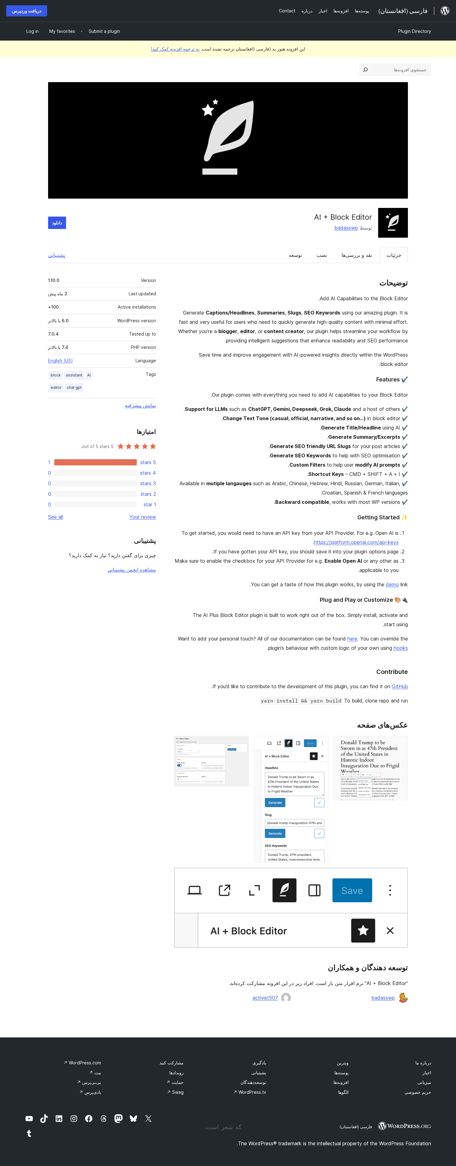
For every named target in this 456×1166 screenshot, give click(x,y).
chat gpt (74, 387)
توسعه (295, 255)
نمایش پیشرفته (140, 405)
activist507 (265, 998)
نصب (321, 255)
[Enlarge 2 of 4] (320, 744)
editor (56, 387)
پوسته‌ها (341, 1072)
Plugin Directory (414, 31)
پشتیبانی (56, 255)
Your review (142, 517)
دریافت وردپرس (26, 10)
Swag (175, 1092)
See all (55, 517)
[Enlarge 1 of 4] (399, 744)
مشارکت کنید (171, 1062)
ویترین (343, 1062)
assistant (74, 375)
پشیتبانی (258, 1072)
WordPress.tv (249, 1092)
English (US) (60, 360)
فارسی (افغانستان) (355, 1126)
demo (392, 584)
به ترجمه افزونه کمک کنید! (175, 48)
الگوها (343, 1092)
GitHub (400, 686)
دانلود (57, 222)
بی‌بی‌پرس (89, 1082)
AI (89, 375)
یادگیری (259, 1062)
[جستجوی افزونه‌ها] (365, 70)
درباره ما (423, 1062)
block (56, 375)
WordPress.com (82, 1062)
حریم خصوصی (418, 1092)
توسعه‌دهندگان (253, 1082)
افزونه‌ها (341, 1082)
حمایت (175, 1082)
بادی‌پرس (90, 1092)
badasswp (346, 228)
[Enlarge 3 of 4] (240, 744)
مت (95, 1072)
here (352, 639)
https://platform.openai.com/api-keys (356, 542)
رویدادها (176, 1072)
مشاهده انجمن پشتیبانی (132, 569)
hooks (401, 648)
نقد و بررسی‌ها (357, 255)
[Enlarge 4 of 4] (399, 876)
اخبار (426, 1072)
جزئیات (394, 255)
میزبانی (424, 1082)
